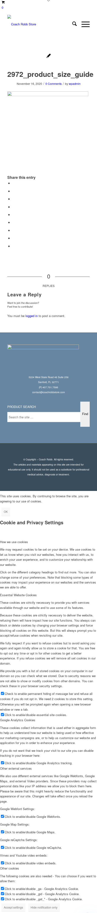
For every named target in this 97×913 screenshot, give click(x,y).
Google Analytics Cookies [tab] (17, 720)
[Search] (72, 24)
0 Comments (53, 84)
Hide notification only (44, 907)
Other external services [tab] (16, 768)
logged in (31, 315)
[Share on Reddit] (13, 237)
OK (6, 511)
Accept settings (13, 907)
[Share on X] (13, 190)
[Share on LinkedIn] (13, 214)
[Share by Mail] (13, 245)
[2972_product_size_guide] (48, 56)
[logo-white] (40, 24)
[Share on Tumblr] (13, 222)
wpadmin (75, 84)
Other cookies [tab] (9, 868)
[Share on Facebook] (13, 182)
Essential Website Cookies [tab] (18, 595)
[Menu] (83, 24)
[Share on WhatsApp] (13, 198)
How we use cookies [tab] (14, 542)
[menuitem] (72, 24)
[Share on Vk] (13, 230)
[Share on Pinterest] (13, 206)
